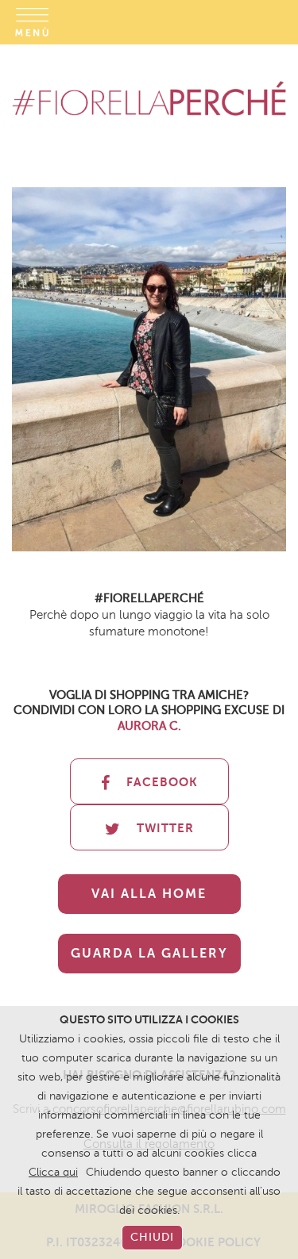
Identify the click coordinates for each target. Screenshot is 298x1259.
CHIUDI (152, 1237)
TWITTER (165, 828)
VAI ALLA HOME (149, 894)
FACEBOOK (162, 782)
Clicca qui (53, 1172)
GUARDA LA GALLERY (149, 953)
